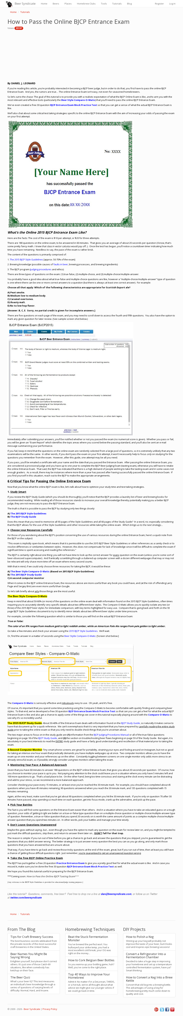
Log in (172, 3)
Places (68, 3)
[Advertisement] (91, 55)
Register (159, 3)
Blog (129, 3)
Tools (104, 3)
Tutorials (117, 3)
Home (44, 3)
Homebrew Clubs (86, 3)
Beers (56, 3)
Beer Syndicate (25, 3)
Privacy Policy (50, 1009)
